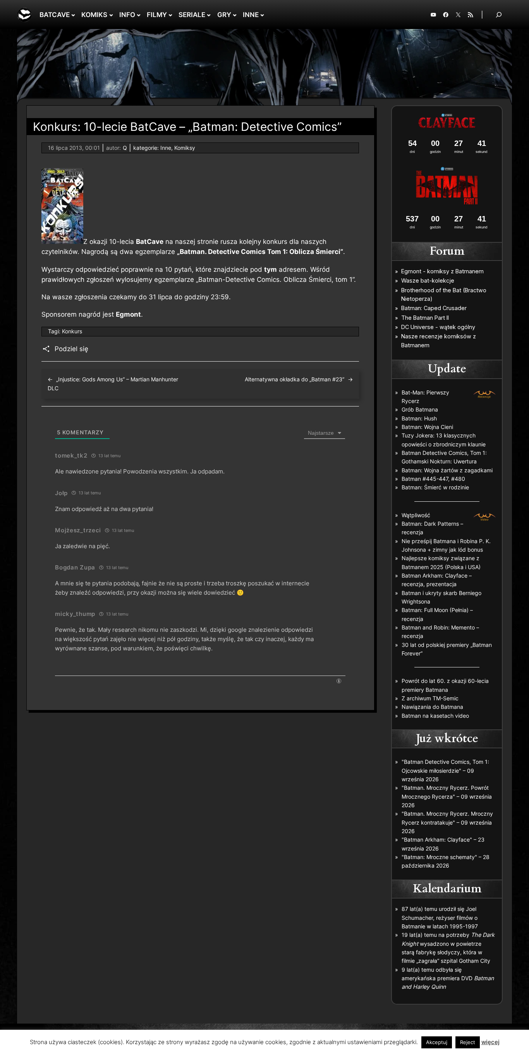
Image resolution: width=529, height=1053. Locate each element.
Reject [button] (467, 1042)
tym (270, 269)
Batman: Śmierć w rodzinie (435, 487)
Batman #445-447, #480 (433, 478)
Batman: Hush (419, 418)
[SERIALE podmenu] (209, 15)
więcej (490, 1042)
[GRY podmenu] (235, 15)
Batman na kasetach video (435, 715)
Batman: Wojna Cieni (427, 427)
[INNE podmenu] (262, 15)
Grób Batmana (420, 409)
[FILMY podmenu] (170, 15)
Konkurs (72, 331)
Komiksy (184, 147)
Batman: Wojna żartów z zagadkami (447, 470)
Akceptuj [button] (436, 1042)
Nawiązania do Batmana (432, 706)
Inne (165, 147)
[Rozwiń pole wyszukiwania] (499, 14)
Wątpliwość (416, 515)
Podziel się (71, 349)
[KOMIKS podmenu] (111, 15)
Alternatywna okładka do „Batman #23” (294, 379)
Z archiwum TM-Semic (430, 698)
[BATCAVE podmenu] (73, 15)
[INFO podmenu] (139, 15)
